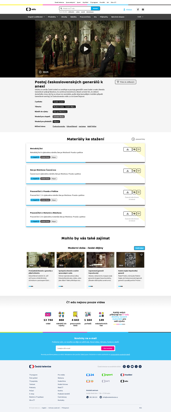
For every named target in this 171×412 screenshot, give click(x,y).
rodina (78, 12)
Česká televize (59, 2)
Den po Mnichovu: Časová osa (43, 170)
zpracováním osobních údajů (120, 354)
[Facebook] (138, 9)
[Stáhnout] (127, 149)
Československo (59, 126)
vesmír (83, 12)
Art (108, 2)
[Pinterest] (143, 9)
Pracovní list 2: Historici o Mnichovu (45, 212)
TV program (94, 2)
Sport (79, 2)
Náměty (73, 17)
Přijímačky (104, 17)
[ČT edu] (31, 10)
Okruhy (64, 17)
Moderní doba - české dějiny (64, 107)
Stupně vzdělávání (35, 17)
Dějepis (56, 121)
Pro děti (102, 2)
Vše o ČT (113, 2)
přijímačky (71, 12)
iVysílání (85, 2)
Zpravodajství (70, 2)
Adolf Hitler (91, 126)
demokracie (90, 12)
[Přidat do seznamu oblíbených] (139, 149)
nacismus (82, 126)
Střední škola (59, 117)
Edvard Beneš (72, 126)
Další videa (139, 248)
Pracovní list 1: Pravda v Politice (44, 191)
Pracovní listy (85, 17)
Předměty (52, 17)
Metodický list (36, 148)
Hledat (95, 8)
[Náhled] (134, 149)
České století (59, 102)
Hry (95, 17)
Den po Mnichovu (60, 112)
